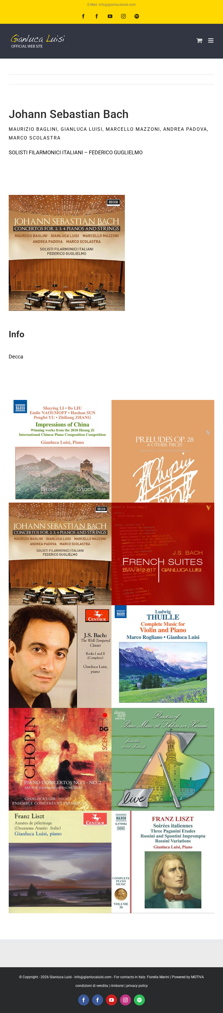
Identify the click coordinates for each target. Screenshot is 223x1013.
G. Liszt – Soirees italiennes (163, 843)
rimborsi (117, 986)
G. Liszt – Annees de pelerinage (60, 843)
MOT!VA (197, 977)
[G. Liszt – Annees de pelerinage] (60, 862)
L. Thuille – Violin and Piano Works (163, 637)
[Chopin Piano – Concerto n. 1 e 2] (60, 759)
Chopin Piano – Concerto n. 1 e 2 (60, 740)
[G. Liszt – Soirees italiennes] (163, 862)
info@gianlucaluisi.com (93, 977)
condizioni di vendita (91, 986)
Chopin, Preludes (163, 438)
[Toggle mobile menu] (211, 40)
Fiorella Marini (158, 977)
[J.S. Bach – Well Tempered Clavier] (60, 656)
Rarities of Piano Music (163, 740)
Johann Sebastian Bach (60, 535)
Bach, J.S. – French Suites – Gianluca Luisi (163, 528)
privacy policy (137, 986)
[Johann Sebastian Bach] (60, 554)
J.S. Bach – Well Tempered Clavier (60, 637)
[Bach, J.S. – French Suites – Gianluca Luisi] (163, 554)
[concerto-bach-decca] (67, 197)
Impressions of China (60, 438)
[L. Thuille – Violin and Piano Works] (163, 656)
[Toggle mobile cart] (199, 40)
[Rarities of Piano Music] (163, 759)
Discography (60, 468)
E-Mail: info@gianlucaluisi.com (111, 5)
